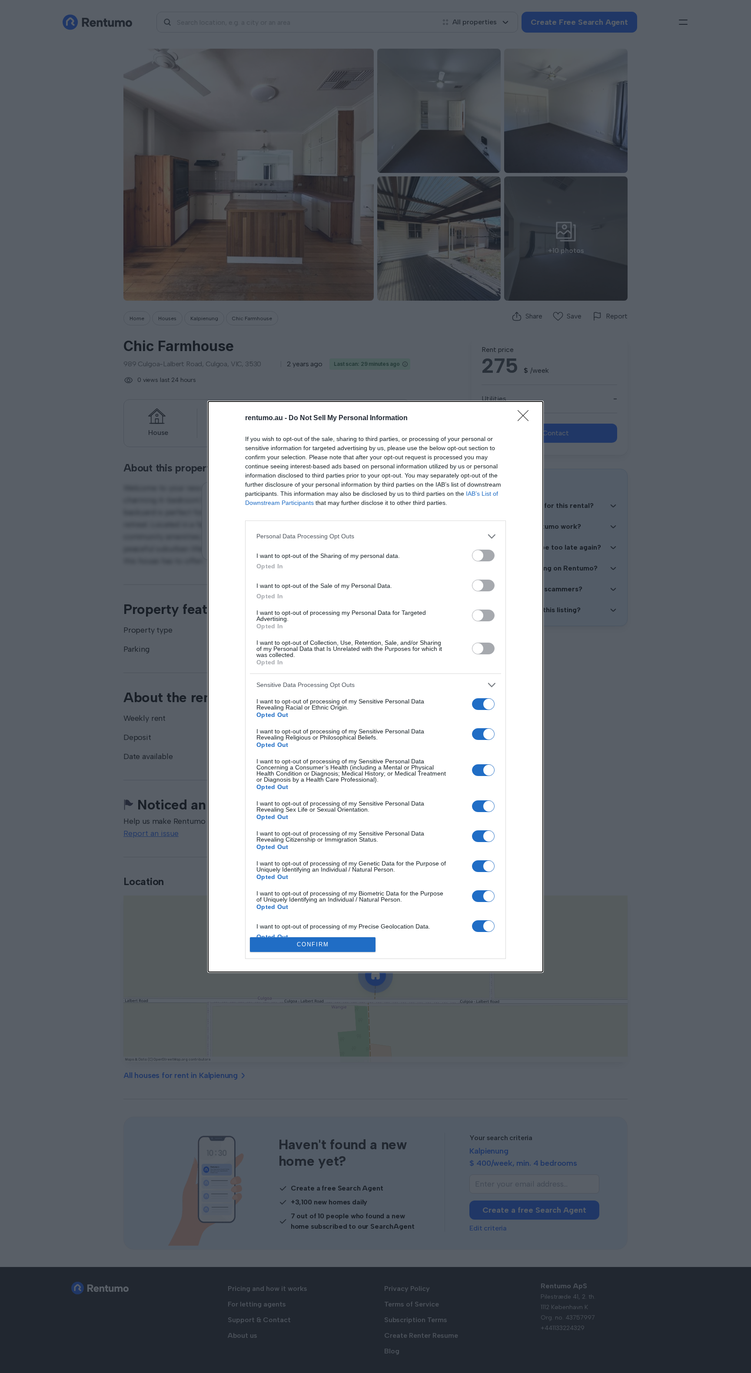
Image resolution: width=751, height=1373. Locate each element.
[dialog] (375, 686)
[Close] (526, 418)
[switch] (483, 555)
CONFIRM (313, 944)
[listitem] (375, 536)
